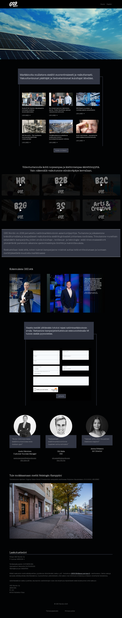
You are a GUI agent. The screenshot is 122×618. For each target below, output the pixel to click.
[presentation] (34, 99)
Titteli (35, 360)
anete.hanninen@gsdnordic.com (25, 458)
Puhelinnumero (67, 355)
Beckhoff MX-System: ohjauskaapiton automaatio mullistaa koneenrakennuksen (33, 110)
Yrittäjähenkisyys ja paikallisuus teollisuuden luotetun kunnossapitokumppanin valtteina (59, 137)
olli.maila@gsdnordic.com (61, 458)
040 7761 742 (61, 460)
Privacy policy (70, 611)
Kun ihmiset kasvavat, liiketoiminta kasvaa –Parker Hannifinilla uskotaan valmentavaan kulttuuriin (60, 110)
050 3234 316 (24, 460)
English (109, 4)
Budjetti (65, 366)
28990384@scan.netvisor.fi (80, 573)
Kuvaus (36, 377)
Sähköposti (66, 351)
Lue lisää (26, 115)
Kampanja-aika (38, 366)
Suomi (103, 4)
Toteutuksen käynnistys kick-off (42, 371)
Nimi (35, 351)
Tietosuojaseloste (52, 611)
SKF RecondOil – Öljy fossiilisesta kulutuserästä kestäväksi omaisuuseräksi (31, 137)
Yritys (35, 355)
